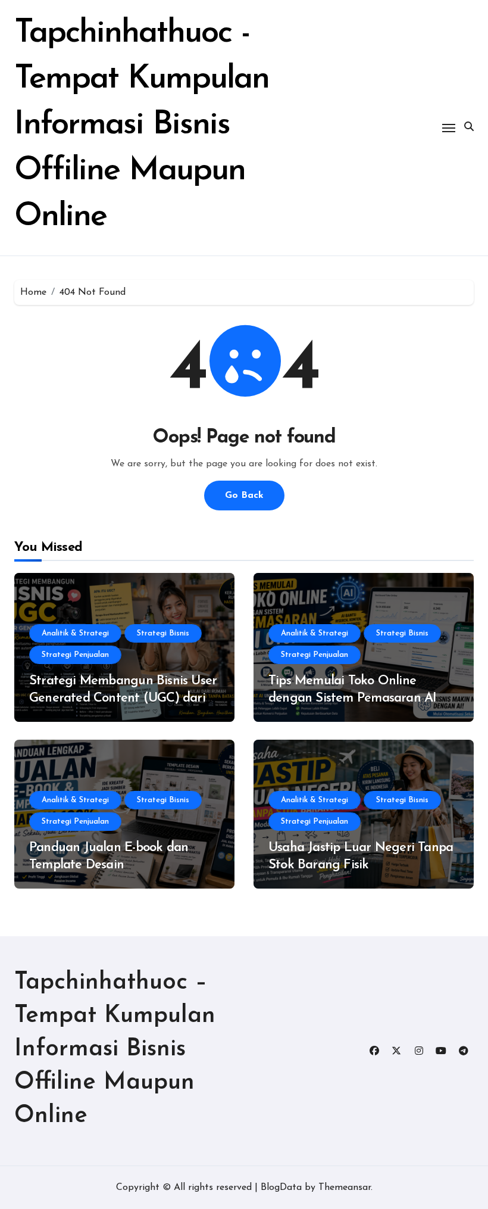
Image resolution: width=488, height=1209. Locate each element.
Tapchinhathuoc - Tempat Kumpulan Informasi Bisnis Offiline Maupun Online (141, 125)
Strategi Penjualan (75, 655)
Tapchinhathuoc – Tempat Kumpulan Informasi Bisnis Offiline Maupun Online (114, 1049)
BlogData (281, 1187)
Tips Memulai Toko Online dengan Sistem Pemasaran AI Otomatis (352, 698)
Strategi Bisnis (163, 633)
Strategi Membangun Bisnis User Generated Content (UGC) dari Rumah (123, 698)
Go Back (244, 495)
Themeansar (344, 1187)
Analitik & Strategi (75, 633)
